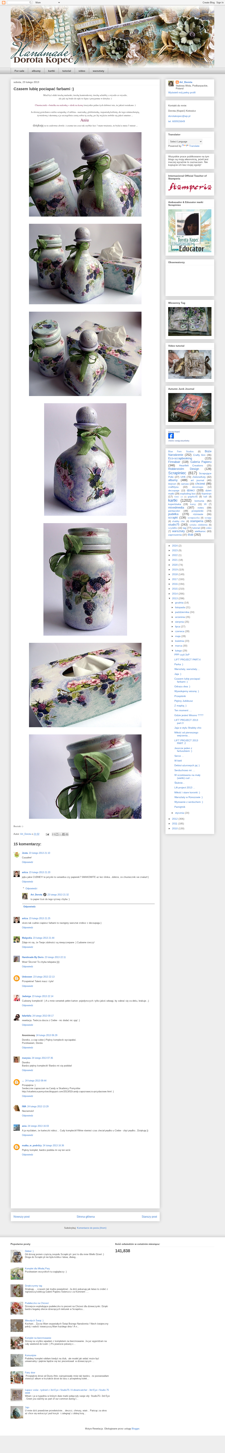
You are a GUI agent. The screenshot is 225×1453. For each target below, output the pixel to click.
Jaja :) (177, 674)
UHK (183, 476)
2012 (175, 818)
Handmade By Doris (33, 957)
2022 (175, 555)
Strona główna (86, 1216)
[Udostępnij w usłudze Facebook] (63, 834)
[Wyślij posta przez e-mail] (47, 834)
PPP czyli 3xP (181, 654)
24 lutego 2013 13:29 (38, 1106)
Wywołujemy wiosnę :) (186, 691)
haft (205, 497)
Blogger (135, 1428)
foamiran (206, 493)
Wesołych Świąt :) (34, 1320)
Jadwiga (26, 996)
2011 (175, 823)
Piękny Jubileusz (183, 700)
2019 (175, 569)
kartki (51, 70)
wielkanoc (200, 531)
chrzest (200, 483)
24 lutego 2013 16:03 (38, 1126)
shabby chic (178, 521)
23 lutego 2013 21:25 (39, 918)
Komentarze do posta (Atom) (91, 1228)
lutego (179, 650)
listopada (180, 607)
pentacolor (174, 510)
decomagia (197, 487)
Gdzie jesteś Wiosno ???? (188, 715)
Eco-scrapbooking (180, 458)
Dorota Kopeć (174, 432)
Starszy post (149, 1216)
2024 (175, 545)
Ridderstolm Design (183, 469)
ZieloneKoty (199, 476)
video (82, 70)
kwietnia (180, 640)
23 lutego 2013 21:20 (39, 872)
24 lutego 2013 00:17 (43, 1015)
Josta (25, 853)
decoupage (173, 490)
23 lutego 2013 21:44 (43, 938)
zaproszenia (175, 534)
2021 (175, 559)
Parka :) (178, 664)
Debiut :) (29, 1251)
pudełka (173, 514)
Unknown (27, 976)
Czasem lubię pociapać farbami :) (187, 680)
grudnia (179, 602)
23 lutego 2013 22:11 (55, 957)
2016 (175, 584)
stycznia (180, 812)
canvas (185, 483)
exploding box (188, 493)
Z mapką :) (180, 705)
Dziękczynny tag (33, 1285)
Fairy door (30, 1372)
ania (24, 1126)
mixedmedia (176, 507)
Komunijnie (30, 1355)
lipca (178, 626)
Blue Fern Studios (181, 451)
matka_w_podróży (32, 1145)
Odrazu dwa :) (182, 686)
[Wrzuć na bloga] (57, 834)
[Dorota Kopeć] (171, 437)
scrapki (173, 517)
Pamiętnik (179, 806)
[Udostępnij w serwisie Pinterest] (67, 834)
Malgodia (27, 938)
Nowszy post (22, 1216)
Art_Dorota (36, 894)
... (23, 1080)
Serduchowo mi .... (184, 770)
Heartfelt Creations (191, 465)
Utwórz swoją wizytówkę (178, 441)
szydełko (172, 528)
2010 (175, 828)
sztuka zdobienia (198, 525)
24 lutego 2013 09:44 (35, 1080)
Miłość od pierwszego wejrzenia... (186, 734)
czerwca (180, 631)
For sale (19, 70)
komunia (199, 500)
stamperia (196, 521)
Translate (194, 145)
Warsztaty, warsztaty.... (187, 669)
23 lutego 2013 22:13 (43, 976)
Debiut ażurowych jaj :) (187, 765)
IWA (24, 1106)
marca (179, 645)
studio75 (173, 524)
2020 (175, 564)
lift (205, 504)
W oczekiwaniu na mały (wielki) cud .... (187, 776)
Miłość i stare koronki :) (187, 792)
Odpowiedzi (31, 888)
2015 (175, 588)
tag (184, 527)
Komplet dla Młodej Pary (37, 1268)
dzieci (191, 490)
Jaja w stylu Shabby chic (187, 727)
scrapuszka (194, 518)
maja (178, 636)
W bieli (178, 760)
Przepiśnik (180, 696)
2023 (175, 550)
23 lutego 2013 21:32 (58, 894)
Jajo (27, 1407)
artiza (25, 872)
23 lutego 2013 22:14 (42, 996)
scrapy (208, 518)
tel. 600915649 (176, 121)
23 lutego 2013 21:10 (39, 853)
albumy (36, 70)
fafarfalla (26, 1015)
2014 (175, 593)
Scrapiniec (177, 473)
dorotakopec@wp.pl (179, 116)
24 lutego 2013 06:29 (46, 1035)
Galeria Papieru (200, 462)
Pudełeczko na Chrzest (37, 1303)
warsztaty (98, 70)
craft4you (173, 487)
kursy (193, 504)
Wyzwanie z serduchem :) (188, 802)
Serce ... (179, 755)
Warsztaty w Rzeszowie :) (188, 797)
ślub (190, 534)
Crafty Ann (199, 455)
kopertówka (174, 504)
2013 (175, 598)
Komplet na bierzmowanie (38, 1338)
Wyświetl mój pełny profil (181, 92)
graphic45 (193, 497)
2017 (175, 579)
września (180, 617)
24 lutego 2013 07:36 (42, 1058)
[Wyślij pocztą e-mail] (53, 834)
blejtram (172, 484)
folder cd (178, 497)
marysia (26, 1058)
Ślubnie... (179, 782)
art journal (197, 480)
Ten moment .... (183, 710)
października (182, 612)
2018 (175, 574)
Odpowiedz (27, 862)
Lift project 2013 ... (184, 787)
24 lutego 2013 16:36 (53, 1145)
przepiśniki (197, 510)
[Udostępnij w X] (60, 834)
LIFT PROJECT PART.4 (187, 659)
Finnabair (174, 462)
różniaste (198, 514)
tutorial (66, 70)
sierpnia (180, 621)
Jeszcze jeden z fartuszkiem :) (183, 750)
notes (201, 507)
